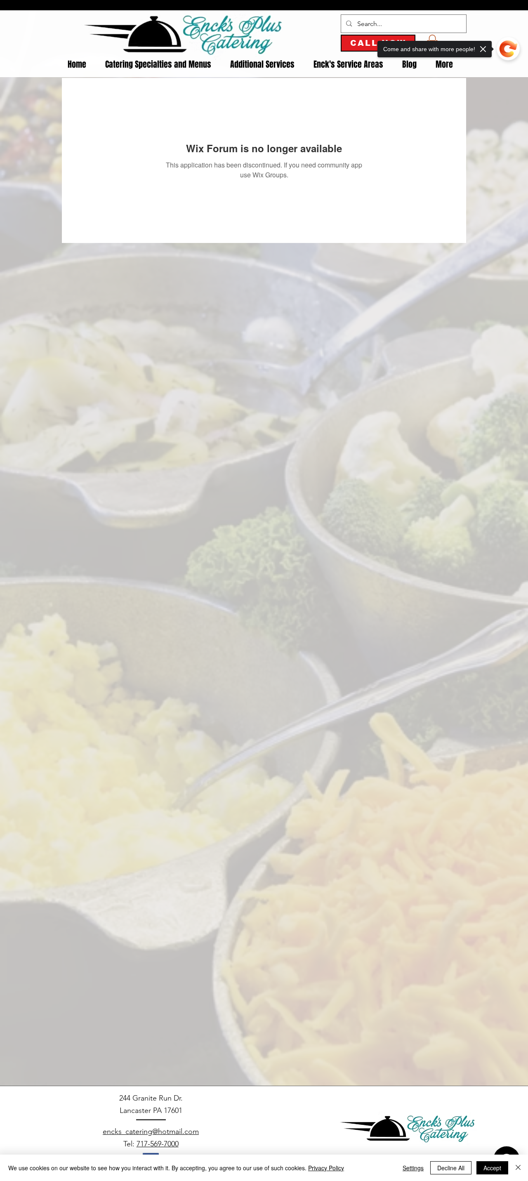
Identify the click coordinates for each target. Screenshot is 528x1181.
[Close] (518, 1167)
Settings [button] (413, 1168)
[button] (158, 65)
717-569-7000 (158, 1143)
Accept (492, 1168)
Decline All (450, 1168)
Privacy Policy (326, 1168)
